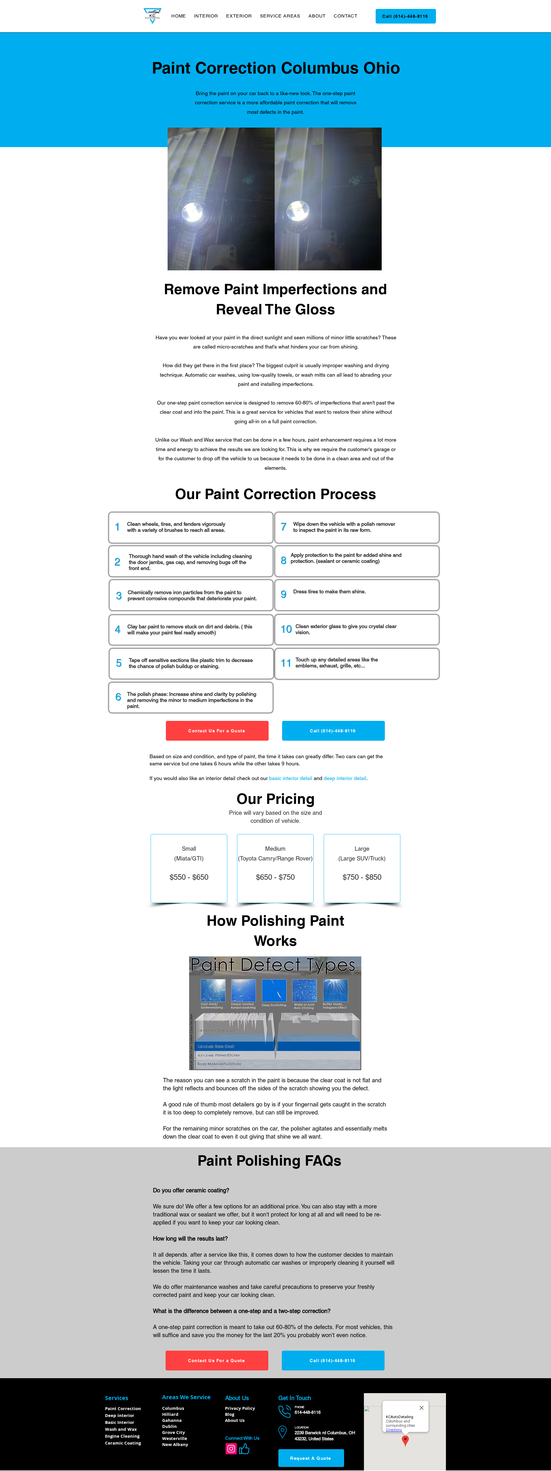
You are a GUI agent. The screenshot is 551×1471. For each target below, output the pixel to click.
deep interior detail (345, 778)
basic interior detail (290, 778)
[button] (206, 16)
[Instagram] (231, 1448)
